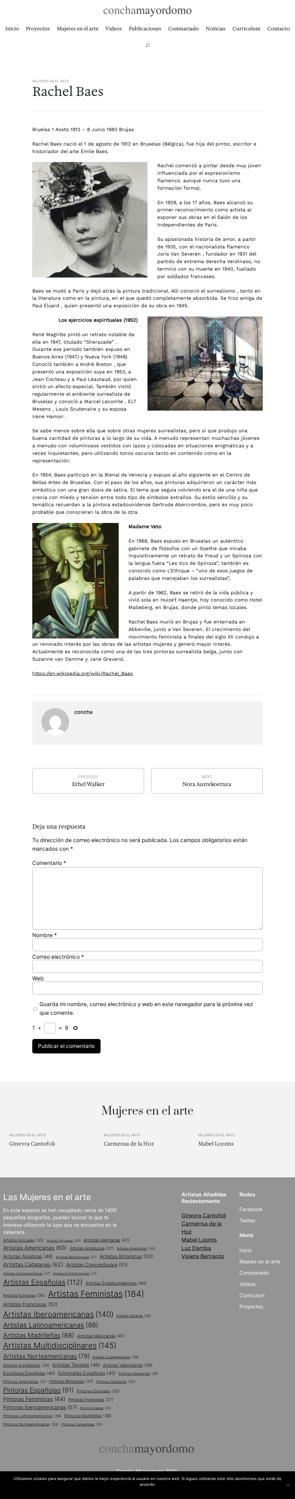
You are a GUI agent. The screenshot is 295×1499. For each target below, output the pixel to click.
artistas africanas (64, 1241)
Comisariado (254, 1273)
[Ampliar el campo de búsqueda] (147, 45)
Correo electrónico (58, 957)
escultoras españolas (29, 1373)
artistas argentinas (136, 1248)
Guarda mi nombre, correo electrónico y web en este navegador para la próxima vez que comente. (146, 1008)
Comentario (49, 863)
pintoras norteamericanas (30, 1424)
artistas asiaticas (28, 1256)
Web (38, 978)
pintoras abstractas (138, 1373)
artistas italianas (133, 1316)
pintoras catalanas (115, 1381)
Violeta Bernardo (202, 1256)
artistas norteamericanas (46, 1356)
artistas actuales (23, 1240)
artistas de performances (75, 1273)
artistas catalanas (33, 1264)
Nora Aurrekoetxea (206, 784)
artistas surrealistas (26, 1365)
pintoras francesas (90, 1399)
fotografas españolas (87, 1373)
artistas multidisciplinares (59, 1345)
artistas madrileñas (38, 1335)
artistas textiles (76, 1365)
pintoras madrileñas (87, 1415)
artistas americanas (35, 1248)
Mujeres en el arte (50, 81)
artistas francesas (30, 1304)
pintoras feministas (34, 1399)
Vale (149, 1491)
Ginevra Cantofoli (32, 1144)
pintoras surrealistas (81, 1424)
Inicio (245, 1250)
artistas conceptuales (97, 1265)
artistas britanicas (126, 1256)
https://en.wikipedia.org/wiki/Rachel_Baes (82, 673)
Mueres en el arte (259, 1261)
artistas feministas (96, 1294)
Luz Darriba (196, 1248)
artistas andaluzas (92, 1248)
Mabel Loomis (216, 1144)
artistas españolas (43, 1282)
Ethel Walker (88, 784)
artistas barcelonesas (76, 1257)
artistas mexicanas (101, 1336)
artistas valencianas (127, 1365)
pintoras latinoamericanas (32, 1416)
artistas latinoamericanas (50, 1325)
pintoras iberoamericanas (40, 1407)
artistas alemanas (106, 1240)
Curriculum (252, 1295)
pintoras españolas (38, 1390)
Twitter (247, 1220)
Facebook (250, 1209)
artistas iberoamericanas (58, 1314)
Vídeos (247, 1284)
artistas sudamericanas (115, 1357)
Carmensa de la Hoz (129, 1144)
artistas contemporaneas (26, 1273)
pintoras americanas (24, 1381)
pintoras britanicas (71, 1381)
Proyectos (251, 1307)
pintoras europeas (98, 1391)
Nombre (44, 935)
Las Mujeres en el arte (47, 1197)
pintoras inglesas (95, 1408)
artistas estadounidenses (116, 1283)
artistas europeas (24, 1295)
